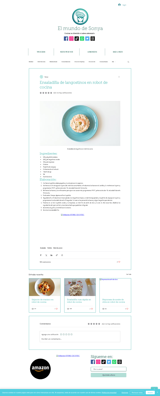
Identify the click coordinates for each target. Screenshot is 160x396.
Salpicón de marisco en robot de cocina (43, 301)
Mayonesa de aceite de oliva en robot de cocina (113, 301)
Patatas (49, 248)
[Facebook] (66, 38)
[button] (128, 62)
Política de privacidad (109, 392)
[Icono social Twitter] (87, 38)
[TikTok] (77, 38)
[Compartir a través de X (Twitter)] (46, 255)
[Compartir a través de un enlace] (57, 255)
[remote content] (80, 227)
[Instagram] (71, 38)
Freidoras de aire (53, 61)
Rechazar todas (137, 392)
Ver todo (128, 274)
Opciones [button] (125, 392)
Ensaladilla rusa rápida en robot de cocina (79, 301)
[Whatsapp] (82, 38)
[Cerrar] (157, 392)
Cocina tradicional (65, 61)
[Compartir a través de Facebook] (41, 255)
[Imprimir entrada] (62, 255)
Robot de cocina (41, 61)
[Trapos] (93, 38)
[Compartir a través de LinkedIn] (51, 255)
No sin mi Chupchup (79, 61)
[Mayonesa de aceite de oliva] (115, 287)
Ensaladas (43, 248)
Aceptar (150, 392)
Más (113, 61)
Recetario (31, 61)
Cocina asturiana (104, 61)
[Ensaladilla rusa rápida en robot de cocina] (80, 287)
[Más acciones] (119, 76)
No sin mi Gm (92, 61)
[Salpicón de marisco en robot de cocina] (44, 287)
